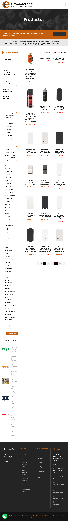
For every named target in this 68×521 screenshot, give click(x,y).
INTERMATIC (9, 226)
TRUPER (8, 315)
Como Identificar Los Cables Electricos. (14, 368)
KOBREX (8, 244)
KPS (7, 247)
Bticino (9, 110)
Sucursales (40, 458)
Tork (8, 150)
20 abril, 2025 (13, 392)
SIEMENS (8, 286)
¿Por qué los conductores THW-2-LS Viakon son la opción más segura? (14, 422)
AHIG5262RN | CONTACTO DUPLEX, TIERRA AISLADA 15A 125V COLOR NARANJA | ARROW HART (30, 74)
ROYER (7, 278)
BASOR (7, 174)
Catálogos (40, 467)
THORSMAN (9, 303)
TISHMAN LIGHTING (11, 306)
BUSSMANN (9, 183)
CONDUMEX (9, 193)
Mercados (40, 454)
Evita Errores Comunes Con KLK (13, 400)
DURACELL (8, 202)
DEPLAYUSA (9, 199)
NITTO (7, 265)
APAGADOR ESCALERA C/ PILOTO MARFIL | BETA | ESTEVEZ (59, 249)
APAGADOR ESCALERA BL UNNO (30, 215)
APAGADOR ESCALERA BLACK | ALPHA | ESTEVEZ (45, 215)
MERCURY (8, 262)
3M (8, 104)
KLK (8, 133)
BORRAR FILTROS (12, 333)
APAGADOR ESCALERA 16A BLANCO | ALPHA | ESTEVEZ (59, 183)
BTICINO (8, 177)
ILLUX (7, 217)
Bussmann (10, 113)
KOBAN (8, 241)
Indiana (8, 220)
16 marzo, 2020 (12, 435)
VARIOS (7, 323)
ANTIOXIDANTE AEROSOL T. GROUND (45, 108)
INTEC (7, 223)
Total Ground (11, 153)
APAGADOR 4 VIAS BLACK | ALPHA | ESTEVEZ (59, 108)
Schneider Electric (9, 143)
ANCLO (7, 168)
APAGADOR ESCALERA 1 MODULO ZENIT (30, 182)
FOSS (7, 211)
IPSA (7, 229)
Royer (9, 139)
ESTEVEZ (8, 208)
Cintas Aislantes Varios (10, 117)
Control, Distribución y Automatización (9, 73)
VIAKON (8, 329)
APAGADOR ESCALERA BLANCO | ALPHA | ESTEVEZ (59, 216)
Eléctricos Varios (6, 82)
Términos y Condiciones (51, 516)
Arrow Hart (10, 107)
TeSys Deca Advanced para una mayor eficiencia (14, 351)
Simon (9, 147)
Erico (8, 121)
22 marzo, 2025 (12, 408)
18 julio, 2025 (13, 359)
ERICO (7, 205)
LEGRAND (8, 253)
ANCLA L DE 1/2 (45, 58)
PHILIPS (8, 271)
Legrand (9, 136)
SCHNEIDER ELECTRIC (8, 282)
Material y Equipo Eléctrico (26, 490)
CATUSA (8, 186)
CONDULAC (9, 189)
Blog (39, 477)
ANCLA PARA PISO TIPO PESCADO (59, 59)
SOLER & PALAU (10, 292)
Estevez (9, 124)
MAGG (7, 256)
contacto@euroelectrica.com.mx (58, 486)
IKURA (7, 214)
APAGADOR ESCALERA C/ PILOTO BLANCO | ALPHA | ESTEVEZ (45, 249)
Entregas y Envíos (38, 516)
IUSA (8, 130)
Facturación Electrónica (41, 472)
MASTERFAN (9, 259)
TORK (7, 309)
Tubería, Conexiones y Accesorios (10, 157)
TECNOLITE (9, 295)
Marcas (40, 463)
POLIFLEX (8, 274)
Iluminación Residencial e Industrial (7, 90)
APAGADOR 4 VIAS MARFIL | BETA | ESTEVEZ (45, 151)
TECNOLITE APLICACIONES (9, 299)
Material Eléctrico (6, 98)
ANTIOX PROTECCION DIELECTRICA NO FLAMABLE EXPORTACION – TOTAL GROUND (30, 117)
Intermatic (10, 127)
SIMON (8, 289)
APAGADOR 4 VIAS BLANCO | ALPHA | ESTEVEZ (30, 151)
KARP (7, 235)
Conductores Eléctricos (9, 65)
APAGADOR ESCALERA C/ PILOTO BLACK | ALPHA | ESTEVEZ (30, 249)
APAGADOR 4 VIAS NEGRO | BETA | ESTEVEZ (59, 151)
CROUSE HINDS (10, 196)
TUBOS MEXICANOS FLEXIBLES (10, 319)
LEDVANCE (8, 250)
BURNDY (8, 180)
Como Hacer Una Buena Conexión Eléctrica (14, 384)
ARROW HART (9, 171)
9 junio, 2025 (13, 374)
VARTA (7, 326)
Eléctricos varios (26, 485)
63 (60, 263)
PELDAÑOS (8, 268)
